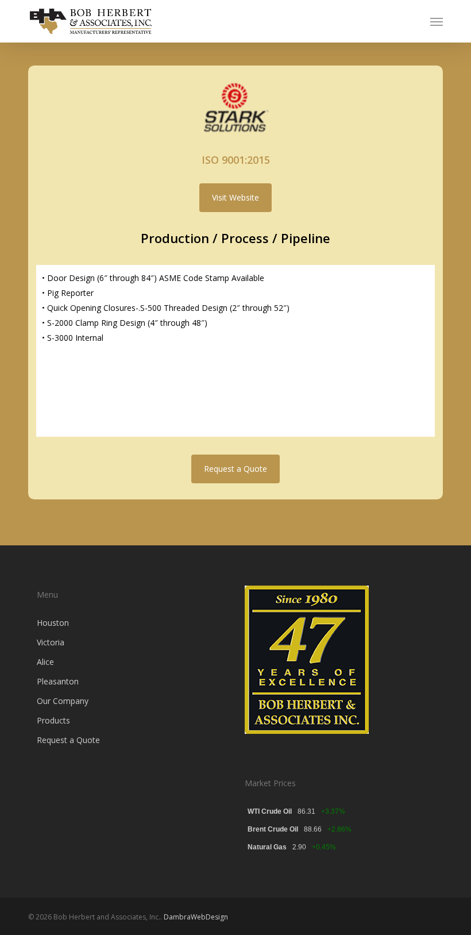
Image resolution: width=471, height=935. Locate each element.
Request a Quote (68, 739)
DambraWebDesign (196, 917)
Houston (53, 622)
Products (53, 720)
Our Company (62, 700)
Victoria (50, 642)
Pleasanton (58, 681)
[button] (436, 21)
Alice (45, 661)
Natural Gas (267, 847)
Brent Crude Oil (273, 829)
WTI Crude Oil (270, 811)
